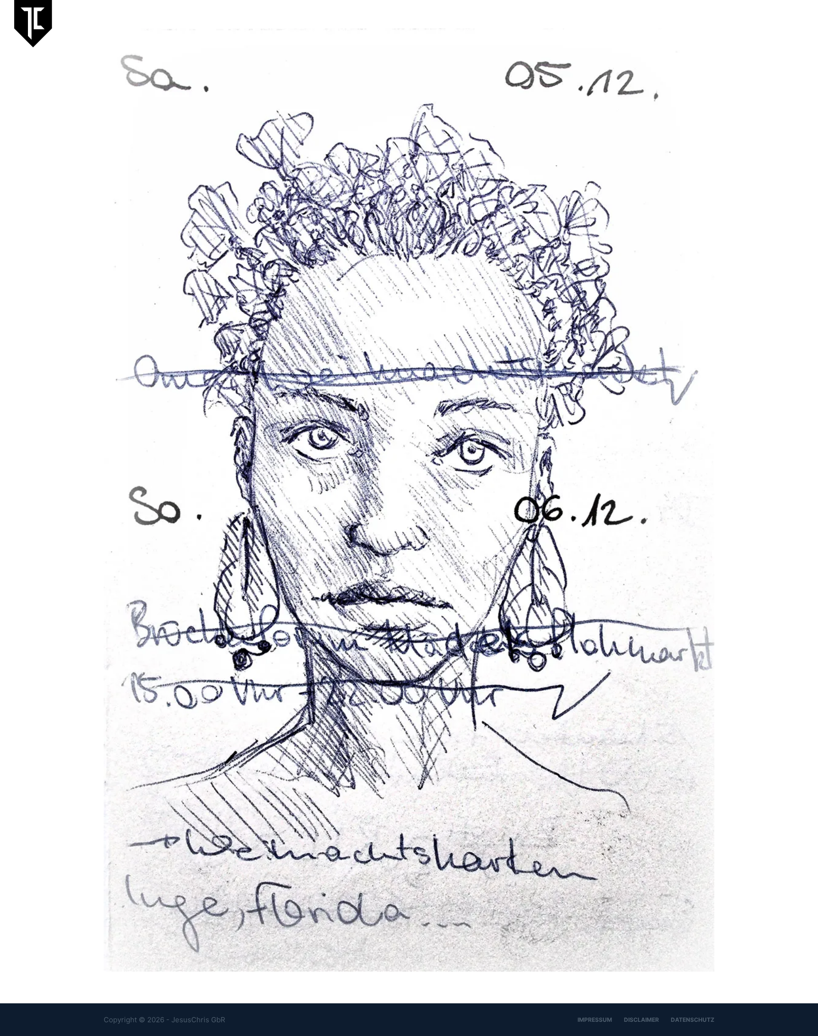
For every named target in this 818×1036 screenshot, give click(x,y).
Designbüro (741, 23)
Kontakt (790, 23)
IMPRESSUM (595, 1019)
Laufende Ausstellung (519, 23)
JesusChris (640, 23)
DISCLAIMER (641, 1019)
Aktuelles (589, 23)
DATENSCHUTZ (692, 1019)
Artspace (690, 23)
